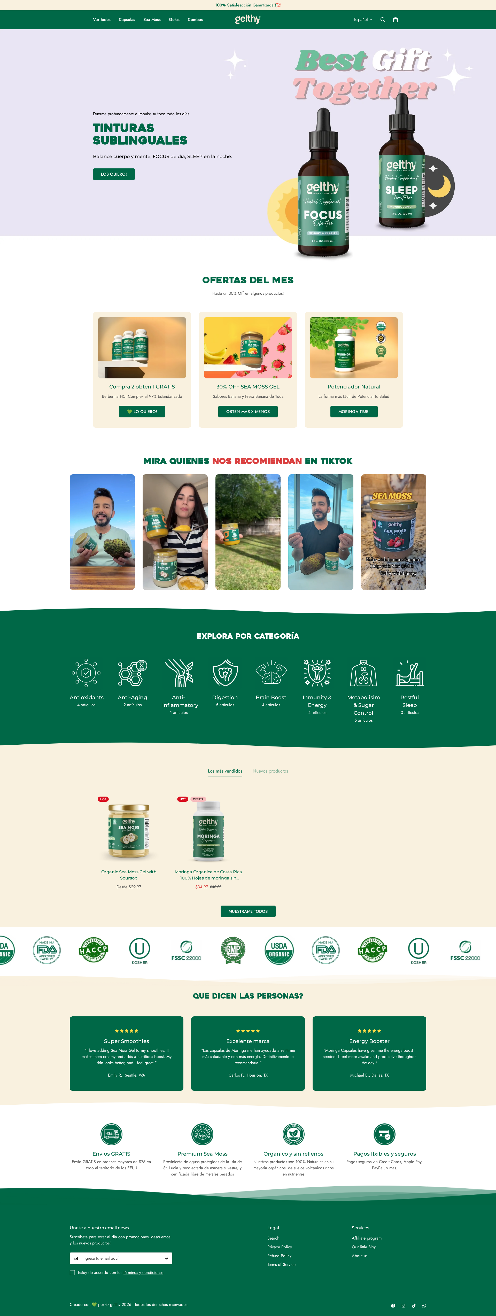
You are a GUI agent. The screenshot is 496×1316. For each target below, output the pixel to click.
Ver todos (102, 19)
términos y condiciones (143, 1272)
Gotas (174, 19)
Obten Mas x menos (248, 412)
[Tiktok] (414, 1306)
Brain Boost (271, 697)
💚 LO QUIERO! (142, 412)
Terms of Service (281, 1264)
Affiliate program (367, 1238)
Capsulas (127, 19)
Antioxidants (86, 697)
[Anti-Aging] (132, 673)
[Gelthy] (248, 19)
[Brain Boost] (271, 673)
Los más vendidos (225, 771)
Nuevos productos (270, 771)
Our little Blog (364, 1247)
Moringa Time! (354, 412)
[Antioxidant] (86, 673)
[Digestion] (225, 673)
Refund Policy (279, 1256)
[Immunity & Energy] (317, 673)
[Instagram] (403, 1306)
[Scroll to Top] (486, 1288)
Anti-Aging (132, 697)
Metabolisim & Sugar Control (363, 705)
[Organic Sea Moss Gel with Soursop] (129, 827)
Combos (195, 19)
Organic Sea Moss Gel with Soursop (129, 875)
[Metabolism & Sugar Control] (363, 673)
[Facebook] (393, 1306)
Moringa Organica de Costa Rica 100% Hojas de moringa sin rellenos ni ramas (208, 875)
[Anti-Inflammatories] (178, 673)
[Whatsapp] (424, 1306)
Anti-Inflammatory (178, 701)
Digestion (225, 697)
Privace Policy (279, 1247)
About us (359, 1256)
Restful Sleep (409, 701)
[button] (395, 20)
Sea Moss (152, 19)
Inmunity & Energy (317, 701)
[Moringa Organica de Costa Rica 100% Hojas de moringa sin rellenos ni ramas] (208, 827)
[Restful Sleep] (409, 673)
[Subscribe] (166, 1258)
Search (273, 1238)
